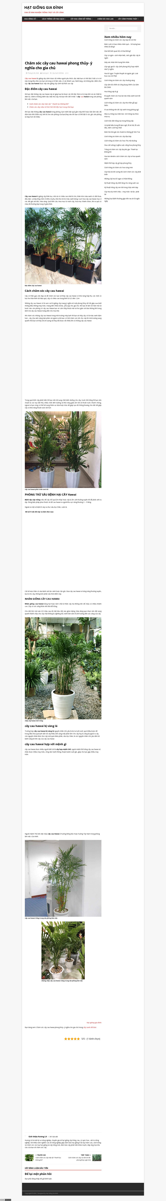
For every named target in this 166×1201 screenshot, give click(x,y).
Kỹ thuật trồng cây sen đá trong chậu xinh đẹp (121, 187)
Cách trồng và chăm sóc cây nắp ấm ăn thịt (120, 40)
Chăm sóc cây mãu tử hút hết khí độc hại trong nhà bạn (51, 107)
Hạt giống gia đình (94, 1022)
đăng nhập (36, 1179)
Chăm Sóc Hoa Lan (105, 19)
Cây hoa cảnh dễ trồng (80, 19)
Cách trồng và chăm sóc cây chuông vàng (119, 80)
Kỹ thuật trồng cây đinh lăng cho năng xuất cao (121, 183)
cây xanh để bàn (89, 1027)
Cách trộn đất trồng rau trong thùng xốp (118, 121)
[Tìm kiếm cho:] (122, 28)
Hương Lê (45, 73)
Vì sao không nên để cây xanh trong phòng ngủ (121, 110)
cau (82, 97)
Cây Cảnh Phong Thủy (127, 19)
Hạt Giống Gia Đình (52, 1193)
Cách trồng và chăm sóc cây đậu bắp (117, 136)
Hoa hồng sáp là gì (111, 91)
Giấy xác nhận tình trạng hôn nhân (116, 62)
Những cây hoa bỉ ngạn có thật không (118, 179)
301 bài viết (53, 1137)
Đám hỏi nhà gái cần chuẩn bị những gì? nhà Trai (122, 132)
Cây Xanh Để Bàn (58, 73)
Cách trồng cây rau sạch (53, 19)
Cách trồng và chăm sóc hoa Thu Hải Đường (120, 141)
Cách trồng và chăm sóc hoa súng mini (118, 167)
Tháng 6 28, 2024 (33, 73)
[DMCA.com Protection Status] (5, 1200)
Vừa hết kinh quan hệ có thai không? (117, 51)
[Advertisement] (63, 44)
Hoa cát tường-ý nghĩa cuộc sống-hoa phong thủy (122, 145)
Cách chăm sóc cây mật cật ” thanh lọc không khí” (49, 104)
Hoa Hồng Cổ (30, 19)
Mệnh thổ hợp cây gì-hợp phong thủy (117, 163)
